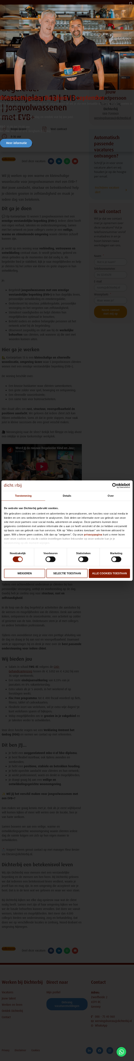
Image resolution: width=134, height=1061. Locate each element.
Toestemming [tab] (23, 495)
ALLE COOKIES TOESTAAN (109, 573)
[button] (130, 4)
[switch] (50, 559)
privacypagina (93, 534)
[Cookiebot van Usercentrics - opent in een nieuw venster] (114, 485)
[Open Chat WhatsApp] (121, 1052)
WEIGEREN (24, 573)
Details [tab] (67, 495)
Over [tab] (111, 495)
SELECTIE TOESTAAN (67, 573)
